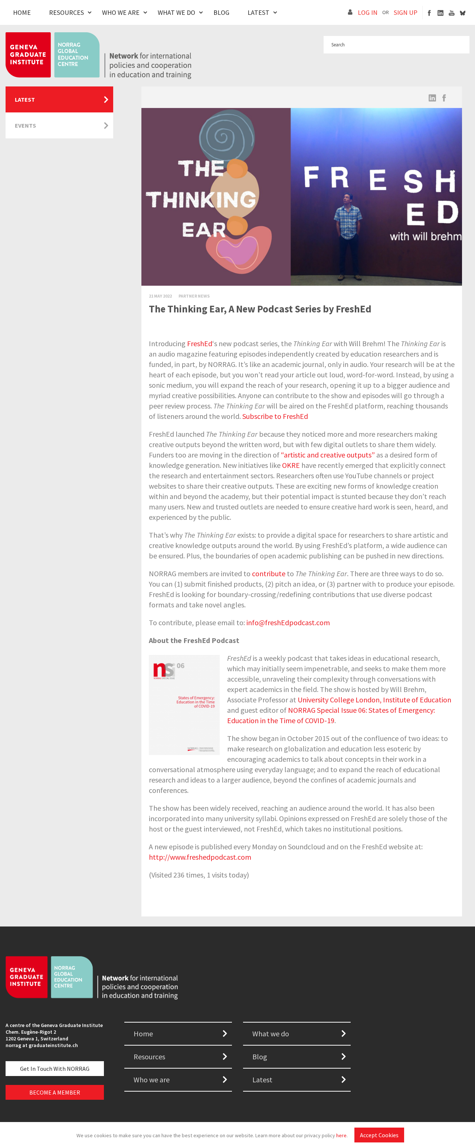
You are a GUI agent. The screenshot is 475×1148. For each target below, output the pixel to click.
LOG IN (367, 12)
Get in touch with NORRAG (54, 1068)
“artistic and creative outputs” (328, 454)
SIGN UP (405, 12)
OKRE (291, 465)
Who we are (152, 1079)
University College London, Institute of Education (374, 699)
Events (25, 125)
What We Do (176, 12)
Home (22, 12)
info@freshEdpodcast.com (288, 622)
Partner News (194, 296)
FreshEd (199, 343)
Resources (66, 12)
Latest (258, 12)
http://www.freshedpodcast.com (200, 857)
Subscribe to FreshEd (275, 416)
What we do (270, 1033)
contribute (268, 573)
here (341, 1135)
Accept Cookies (379, 1135)
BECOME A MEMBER (54, 1092)
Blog (221, 12)
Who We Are (121, 12)
